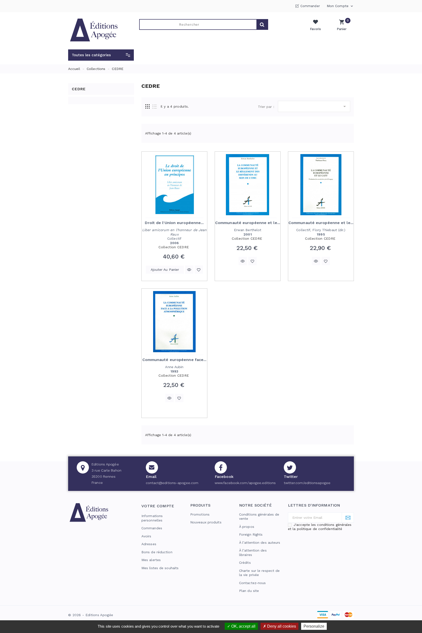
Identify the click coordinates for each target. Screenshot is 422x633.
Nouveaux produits (206, 522)
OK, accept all (242, 626)
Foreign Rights (251, 534)
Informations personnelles (152, 518)
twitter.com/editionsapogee (307, 483)
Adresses (148, 544)
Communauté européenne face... (174, 359)
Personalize (314, 626)
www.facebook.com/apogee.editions (245, 483)
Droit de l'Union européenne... (174, 222)
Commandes (151, 528)
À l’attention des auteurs (259, 542)
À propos (246, 527)
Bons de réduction (156, 552)
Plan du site (249, 591)
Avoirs (146, 536)
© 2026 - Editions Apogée (90, 615)
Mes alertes (151, 560)
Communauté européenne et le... (247, 222)
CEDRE (79, 89)
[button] (101, 55)
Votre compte (157, 506)
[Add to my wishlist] (199, 269)
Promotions (200, 514)
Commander (310, 6)
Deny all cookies (281, 626)
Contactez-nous (252, 583)
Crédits (245, 563)
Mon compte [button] (340, 6)
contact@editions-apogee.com (172, 483)
